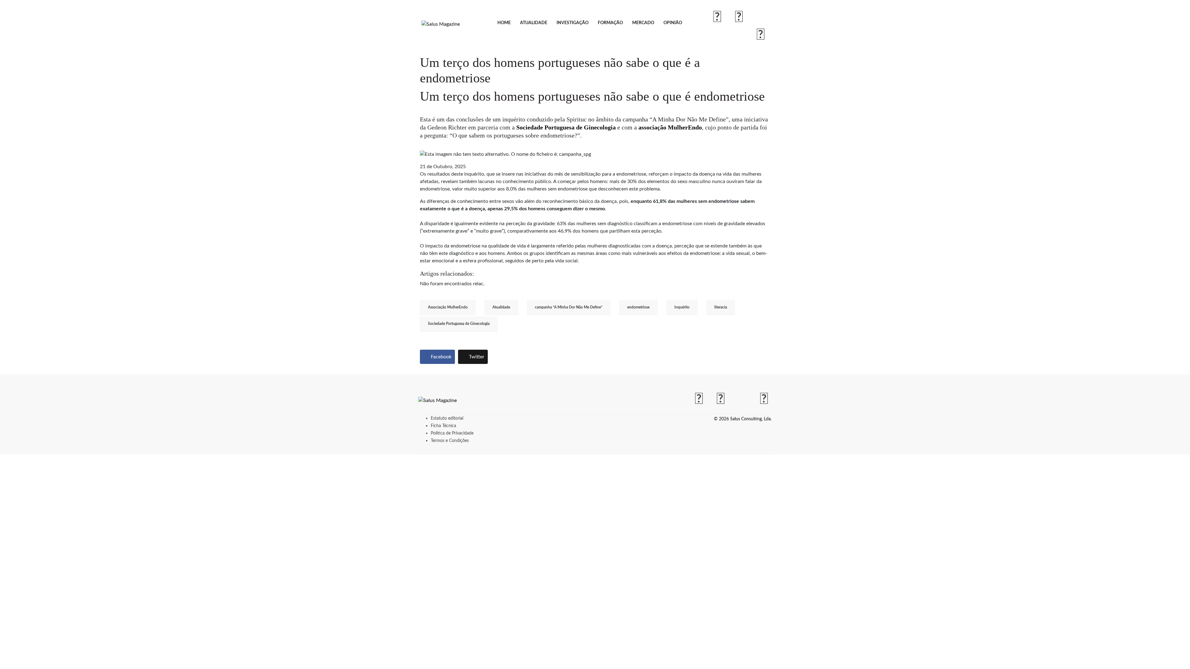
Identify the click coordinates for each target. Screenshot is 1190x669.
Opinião (672, 23)
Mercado (643, 23)
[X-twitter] (761, 17)
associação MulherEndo (670, 127)
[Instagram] (739, 17)
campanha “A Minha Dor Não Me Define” (568, 307)
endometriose (638, 307)
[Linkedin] (761, 35)
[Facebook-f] (717, 17)
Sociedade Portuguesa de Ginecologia (566, 127)
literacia (720, 307)
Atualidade (533, 23)
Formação (610, 23)
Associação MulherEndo (448, 307)
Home (504, 23)
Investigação (572, 23)
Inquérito (682, 307)
